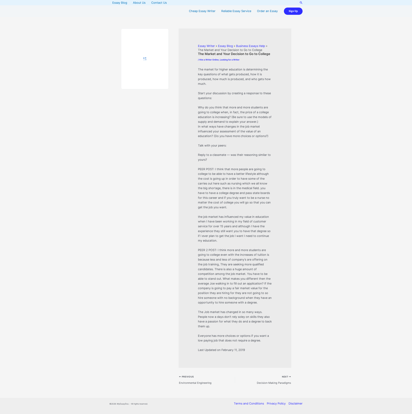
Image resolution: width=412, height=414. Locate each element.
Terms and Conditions (249, 403)
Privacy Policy (276, 403)
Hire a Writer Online (209, 59)
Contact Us (159, 2)
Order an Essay (267, 11)
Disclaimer (296, 403)
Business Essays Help (250, 46)
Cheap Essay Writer (202, 11)
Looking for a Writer (229, 59)
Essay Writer (206, 46)
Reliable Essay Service (236, 11)
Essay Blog (119, 2)
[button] (301, 3)
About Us (139, 2)
